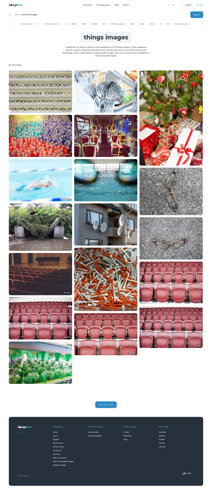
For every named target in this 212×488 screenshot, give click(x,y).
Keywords (87, 5)
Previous (10, 24)
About (126, 5)
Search (197, 15)
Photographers (103, 5)
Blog (117, 5)
